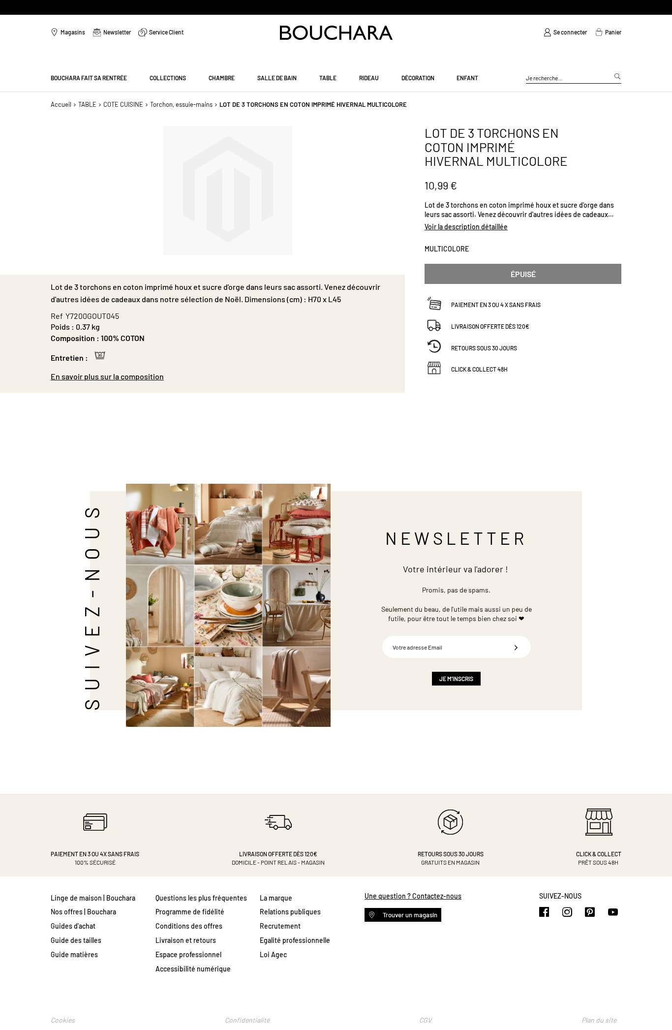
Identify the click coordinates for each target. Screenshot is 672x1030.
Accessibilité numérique (193, 969)
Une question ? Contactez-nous (413, 896)
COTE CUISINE (123, 104)
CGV (425, 1020)
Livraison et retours (185, 940)
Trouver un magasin (409, 915)
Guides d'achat (73, 926)
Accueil (61, 104)
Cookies (63, 1020)
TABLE (87, 104)
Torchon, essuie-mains (181, 104)
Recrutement (280, 926)
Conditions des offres (188, 926)
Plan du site (598, 1020)
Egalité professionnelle (295, 940)
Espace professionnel (188, 954)
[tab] (223, 376)
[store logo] (336, 33)
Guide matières (74, 954)
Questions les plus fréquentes (201, 898)
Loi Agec (273, 954)
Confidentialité (247, 1020)
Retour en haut (654, 1003)
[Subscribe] (516, 647)
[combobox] (573, 78)
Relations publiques (290, 911)
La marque (276, 898)
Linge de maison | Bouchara (93, 898)
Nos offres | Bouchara (83, 911)
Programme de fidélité (189, 911)
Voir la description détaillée (466, 226)
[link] (565, 32)
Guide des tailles (76, 940)
